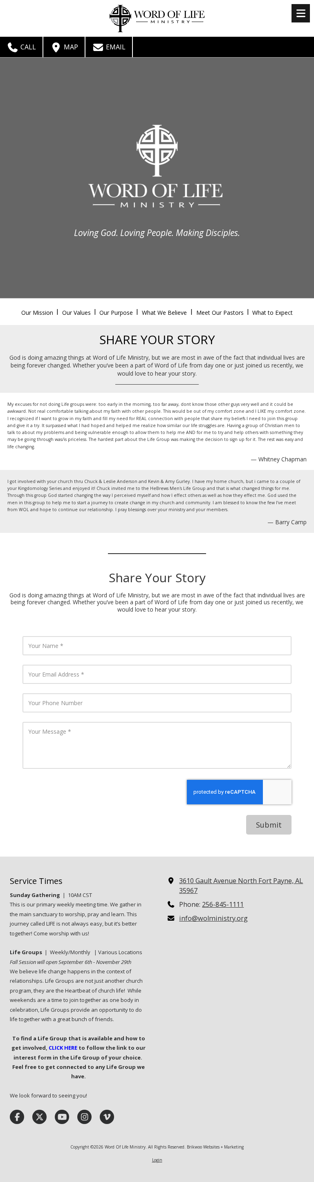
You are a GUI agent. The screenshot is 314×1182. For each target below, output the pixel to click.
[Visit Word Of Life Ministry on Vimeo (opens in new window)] (107, 1117)
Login (157, 1160)
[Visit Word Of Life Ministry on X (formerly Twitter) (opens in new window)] (39, 1117)
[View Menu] (301, 13)
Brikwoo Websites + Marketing (215, 1147)
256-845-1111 (223, 904)
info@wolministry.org (213, 918)
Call (27, 46)
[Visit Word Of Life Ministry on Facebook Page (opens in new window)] (17, 1117)
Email (115, 46)
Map (70, 46)
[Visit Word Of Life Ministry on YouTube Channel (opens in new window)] (62, 1117)
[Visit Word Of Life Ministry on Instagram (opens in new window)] (84, 1117)
